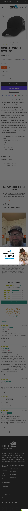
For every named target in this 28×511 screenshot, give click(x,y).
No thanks (9, 260)
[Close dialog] (27, 247)
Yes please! (9, 258)
